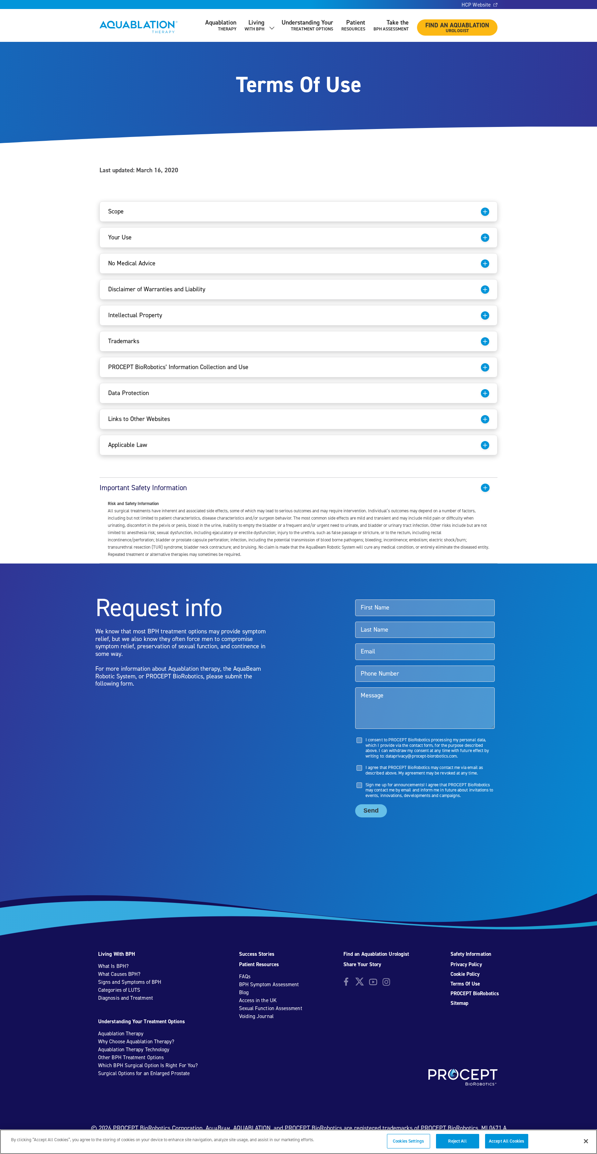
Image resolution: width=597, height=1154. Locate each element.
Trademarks (123, 341)
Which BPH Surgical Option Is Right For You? (148, 1065)
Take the (391, 25)
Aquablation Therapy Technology (133, 1049)
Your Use (120, 237)
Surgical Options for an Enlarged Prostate (144, 1073)
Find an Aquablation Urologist (376, 954)
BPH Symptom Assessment (269, 984)
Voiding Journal (256, 1016)
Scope (116, 211)
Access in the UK (258, 1000)
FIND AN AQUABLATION (457, 27)
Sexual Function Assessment (270, 1008)
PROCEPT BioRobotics (475, 993)
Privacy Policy (466, 964)
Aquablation (220, 25)
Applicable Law (127, 444)
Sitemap (460, 1003)
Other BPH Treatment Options (131, 1057)
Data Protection (128, 392)
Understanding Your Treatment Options (141, 1021)
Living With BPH (116, 954)
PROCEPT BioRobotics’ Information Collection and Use (178, 366)
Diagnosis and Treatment (125, 998)
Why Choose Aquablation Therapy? (136, 1041)
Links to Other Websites (139, 418)
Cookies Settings (408, 1141)
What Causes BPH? (119, 974)
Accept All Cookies (506, 1141)
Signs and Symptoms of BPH (129, 982)
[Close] (586, 1141)
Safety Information (471, 954)
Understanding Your (307, 25)
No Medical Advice (131, 263)
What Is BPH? (113, 966)
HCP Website (476, 5)
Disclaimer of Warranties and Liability (156, 289)
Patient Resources (259, 964)
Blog (244, 992)
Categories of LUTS (119, 990)
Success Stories (256, 954)
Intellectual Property (135, 315)
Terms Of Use (465, 984)
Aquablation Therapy (120, 1034)
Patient (353, 25)
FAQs (244, 976)
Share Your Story (362, 964)
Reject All (457, 1141)
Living (254, 25)
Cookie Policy (465, 974)
